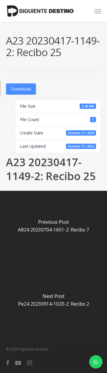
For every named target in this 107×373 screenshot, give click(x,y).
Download (21, 89)
